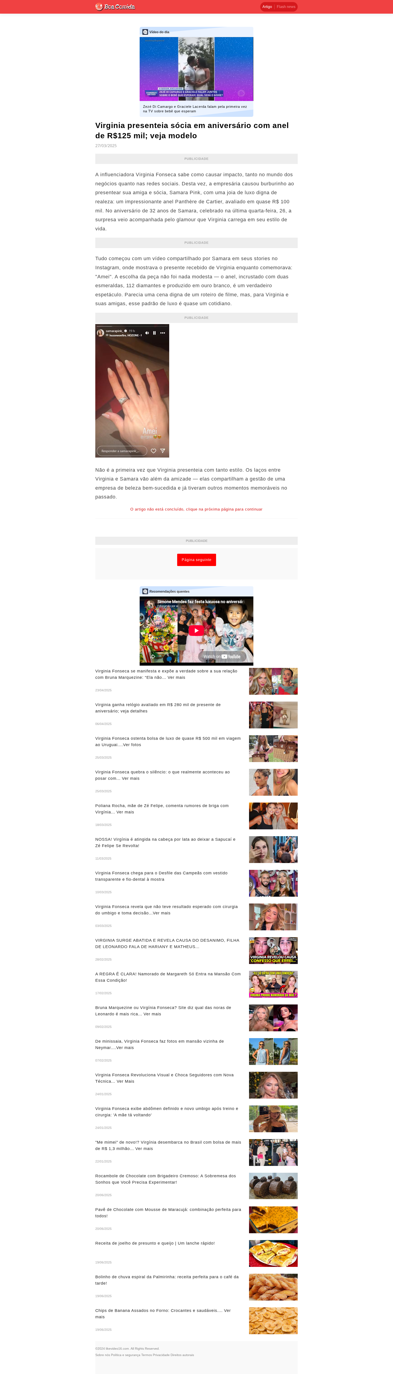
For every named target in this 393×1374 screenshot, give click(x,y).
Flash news (286, 7)
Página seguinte (197, 560)
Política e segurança (125, 1355)
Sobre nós (102, 1355)
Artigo (267, 7)
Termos (146, 1355)
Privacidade (161, 1355)
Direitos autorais (182, 1355)
